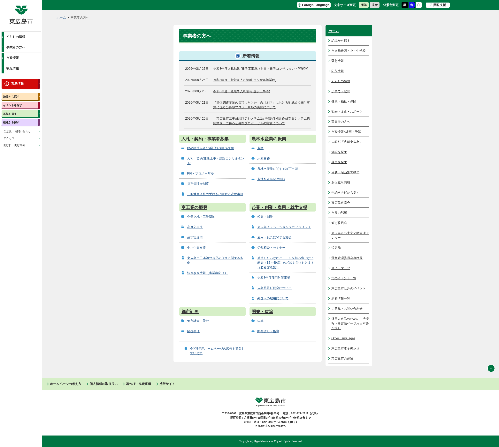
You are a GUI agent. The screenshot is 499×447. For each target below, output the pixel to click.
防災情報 (337, 71)
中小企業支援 (196, 247)
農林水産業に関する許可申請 (277, 168)
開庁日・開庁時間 (14, 145)
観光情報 (12, 68)
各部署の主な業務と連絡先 (270, 425)
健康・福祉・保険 (343, 101)
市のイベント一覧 (343, 278)
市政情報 (12, 57)
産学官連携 (195, 237)
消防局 (336, 248)
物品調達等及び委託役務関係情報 (210, 148)
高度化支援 (195, 227)
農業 (260, 148)
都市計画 (190, 311)
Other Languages (343, 338)
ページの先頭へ (491, 368)
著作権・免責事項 (138, 383)
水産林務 (263, 158)
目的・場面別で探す (345, 172)
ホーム (61, 17)
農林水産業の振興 (269, 138)
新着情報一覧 (340, 298)
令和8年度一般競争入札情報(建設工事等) (241, 91)
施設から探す (11, 96)
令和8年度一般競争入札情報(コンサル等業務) (244, 80)
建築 (260, 321)
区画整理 (193, 331)
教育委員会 (339, 223)
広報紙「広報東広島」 (347, 142)
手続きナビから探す (345, 192)
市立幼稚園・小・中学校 (348, 50)
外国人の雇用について (272, 298)
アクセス (9, 138)
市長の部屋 (339, 212)
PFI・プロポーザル (200, 173)
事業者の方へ (15, 47)
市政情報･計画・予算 (346, 131)
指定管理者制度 (198, 183)
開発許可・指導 (268, 331)
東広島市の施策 (342, 358)
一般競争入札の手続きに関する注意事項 (215, 194)
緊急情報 (17, 83)
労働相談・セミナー (271, 247)
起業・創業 (265, 216)
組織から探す (11, 122)
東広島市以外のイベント (348, 288)
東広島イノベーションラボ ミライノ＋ (284, 227)
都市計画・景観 (198, 321)
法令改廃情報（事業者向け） (207, 273)
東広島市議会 (340, 202)
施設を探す (339, 152)
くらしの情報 (15, 36)
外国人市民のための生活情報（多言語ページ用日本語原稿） (350, 323)
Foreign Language (315, 5)
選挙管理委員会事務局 (347, 258)
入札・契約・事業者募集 (205, 138)
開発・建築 (262, 311)
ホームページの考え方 (65, 383)
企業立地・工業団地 (201, 216)
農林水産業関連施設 (271, 179)
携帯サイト (167, 383)
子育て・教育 (340, 91)
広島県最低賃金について (274, 288)
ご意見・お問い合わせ (17, 131)
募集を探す (10, 113)
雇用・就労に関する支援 (274, 237)
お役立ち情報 (340, 182)
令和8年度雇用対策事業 (273, 277)
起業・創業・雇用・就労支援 (279, 207)
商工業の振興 (194, 207)
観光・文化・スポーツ (347, 111)
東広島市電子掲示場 (345, 348)
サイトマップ (340, 268)
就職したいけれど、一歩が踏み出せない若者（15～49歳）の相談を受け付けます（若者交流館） (285, 262)
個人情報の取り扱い (104, 383)
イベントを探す (12, 105)
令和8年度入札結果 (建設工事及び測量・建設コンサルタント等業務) (260, 68)
